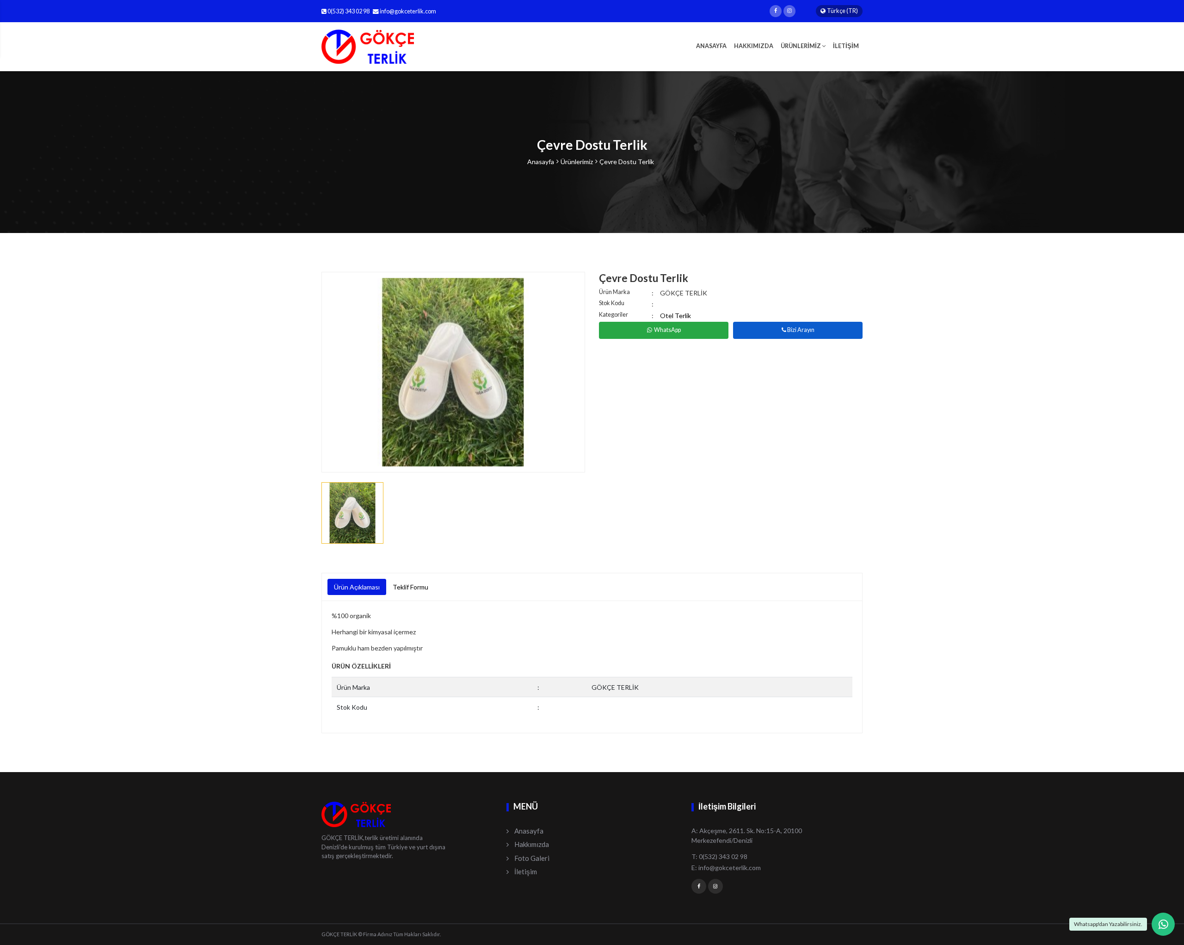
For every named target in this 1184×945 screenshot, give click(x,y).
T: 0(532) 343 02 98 (719, 856)
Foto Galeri (531, 858)
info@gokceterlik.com (408, 11)
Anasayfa (540, 162)
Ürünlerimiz (577, 162)
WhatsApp (667, 329)
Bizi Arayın (800, 329)
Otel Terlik (675, 315)
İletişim (525, 871)
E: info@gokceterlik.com (726, 867)
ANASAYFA (711, 46)
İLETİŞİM (846, 46)
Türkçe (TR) (842, 10)
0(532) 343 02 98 (348, 11)
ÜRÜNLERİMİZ (801, 46)
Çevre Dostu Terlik (626, 162)
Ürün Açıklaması (357, 587)
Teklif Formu (410, 587)
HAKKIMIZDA (753, 46)
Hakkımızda (531, 844)
